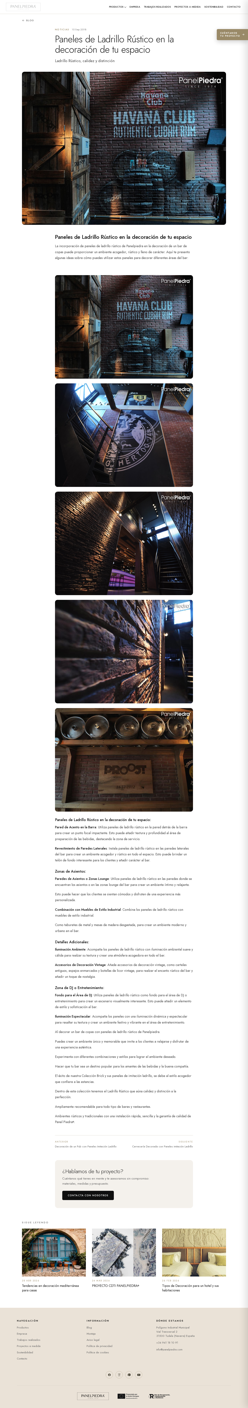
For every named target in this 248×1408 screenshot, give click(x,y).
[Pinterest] (129, 1374)
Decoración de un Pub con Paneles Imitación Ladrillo (86, 1144)
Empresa (135, 7)
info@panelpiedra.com (169, 1350)
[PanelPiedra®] (23, 7)
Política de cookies (98, 1352)
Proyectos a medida (187, 7)
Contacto (234, 7)
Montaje (91, 1334)
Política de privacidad (99, 1346)
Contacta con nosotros (88, 1195)
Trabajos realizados (157, 7)
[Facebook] (109, 1374)
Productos (116, 7)
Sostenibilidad (213, 7)
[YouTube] (138, 1374)
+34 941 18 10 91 (167, 1343)
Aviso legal (93, 1340)
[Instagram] (119, 1374)
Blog (30, 20)
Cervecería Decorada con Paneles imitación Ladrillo (162, 1144)
